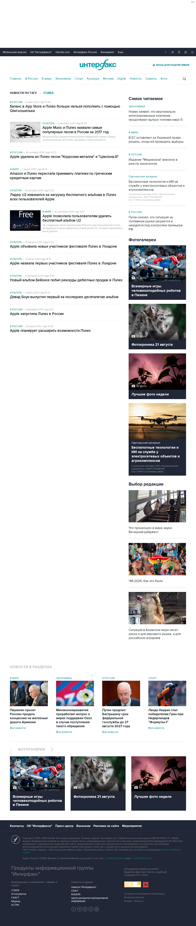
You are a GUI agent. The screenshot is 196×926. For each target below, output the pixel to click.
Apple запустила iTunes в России (37, 314)
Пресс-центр (64, 826)
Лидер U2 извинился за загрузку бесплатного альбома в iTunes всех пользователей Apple (63, 197)
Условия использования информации (144, 893)
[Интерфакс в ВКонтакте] (85, 909)
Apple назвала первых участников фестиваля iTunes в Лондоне (63, 263)
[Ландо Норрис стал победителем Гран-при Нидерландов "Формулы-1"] (167, 705)
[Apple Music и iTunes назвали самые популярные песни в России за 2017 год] (25, 132)
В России (31, 78)
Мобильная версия (15, 52)
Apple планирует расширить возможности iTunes (50, 331)
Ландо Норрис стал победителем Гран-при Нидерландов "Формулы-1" (165, 716)
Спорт (79, 78)
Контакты (17, 826)
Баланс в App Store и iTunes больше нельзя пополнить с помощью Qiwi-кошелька (65, 108)
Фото (163, 78)
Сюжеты (151, 78)
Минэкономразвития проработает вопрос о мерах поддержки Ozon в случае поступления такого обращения (74, 718)
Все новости (18, 728)
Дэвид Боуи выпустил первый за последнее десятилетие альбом (64, 297)
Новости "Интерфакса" (83, 887)
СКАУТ (15, 897)
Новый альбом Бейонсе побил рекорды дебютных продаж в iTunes (66, 280)
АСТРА (15, 904)
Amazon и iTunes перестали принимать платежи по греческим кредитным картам (61, 175)
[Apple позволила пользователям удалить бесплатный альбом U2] (25, 221)
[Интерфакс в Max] (96, 909)
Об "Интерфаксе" (41, 52)
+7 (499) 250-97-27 (141, 858)
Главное (15, 78)
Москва (108, 78)
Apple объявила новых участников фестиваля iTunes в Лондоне (63, 246)
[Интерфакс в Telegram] (79, 909)
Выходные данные (134, 897)
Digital (121, 78)
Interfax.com (63, 52)
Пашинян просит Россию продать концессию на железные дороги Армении (29, 716)
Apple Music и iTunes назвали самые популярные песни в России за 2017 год (75, 130)
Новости (135, 78)
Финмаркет (107, 52)
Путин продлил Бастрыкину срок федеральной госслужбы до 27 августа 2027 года (116, 718)
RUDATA (76, 894)
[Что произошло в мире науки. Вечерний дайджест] (157, 522)
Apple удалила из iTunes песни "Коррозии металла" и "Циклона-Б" (64, 157)
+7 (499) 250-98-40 (115, 858)
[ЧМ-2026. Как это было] (157, 575)
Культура (93, 78)
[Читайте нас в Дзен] (73, 909)
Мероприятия (132, 826)
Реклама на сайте (106, 826)
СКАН (74, 890)
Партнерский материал (143, 176)
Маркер (15, 901)
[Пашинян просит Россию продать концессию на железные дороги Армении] (29, 705)
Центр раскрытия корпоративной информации (89, 900)
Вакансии (83, 826)
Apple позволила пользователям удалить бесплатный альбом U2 (76, 218)
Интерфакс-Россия (85, 52)
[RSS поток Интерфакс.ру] (90, 909)
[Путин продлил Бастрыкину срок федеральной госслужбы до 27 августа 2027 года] (121, 705)
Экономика (63, 78)
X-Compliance (18, 894)
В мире (46, 78)
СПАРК (15, 890)
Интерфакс (98, 64)
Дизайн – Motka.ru (134, 901)
